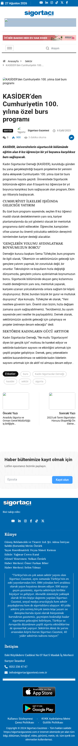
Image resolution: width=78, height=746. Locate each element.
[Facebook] (31, 521)
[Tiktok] (36, 521)
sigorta (39, 381)
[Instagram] (25, 521)
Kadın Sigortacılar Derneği (49, 374)
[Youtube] (13, 521)
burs (25, 374)
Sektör (28, 61)
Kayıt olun (62, 479)
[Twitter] (42, 521)
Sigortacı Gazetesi (38, 130)
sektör (24, 381)
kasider (10, 381)
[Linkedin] (19, 521)
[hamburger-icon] (9, 48)
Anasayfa (13, 61)
